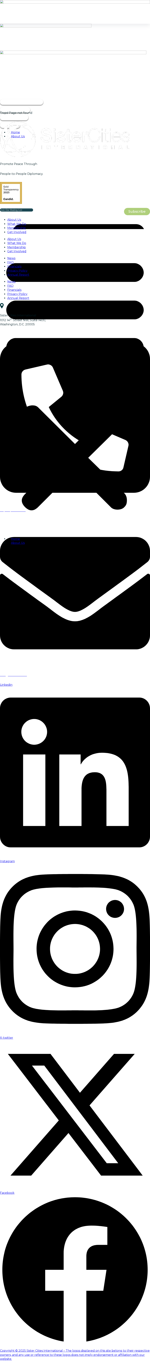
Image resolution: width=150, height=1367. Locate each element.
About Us (14, 219)
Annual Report (18, 274)
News (11, 258)
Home (15, 132)
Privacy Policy (17, 270)
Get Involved (16, 232)
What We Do (16, 224)
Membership (16, 228)
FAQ (10, 262)
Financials (14, 266)
